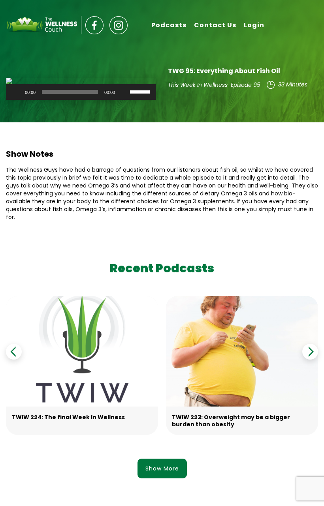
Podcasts (168, 25)
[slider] (141, 91)
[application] (81, 92)
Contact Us (215, 25)
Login (254, 25)
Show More (162, 468)
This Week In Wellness (198, 85)
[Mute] (124, 92)
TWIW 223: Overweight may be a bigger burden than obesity (231, 420)
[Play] (16, 92)
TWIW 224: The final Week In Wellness (68, 417)
